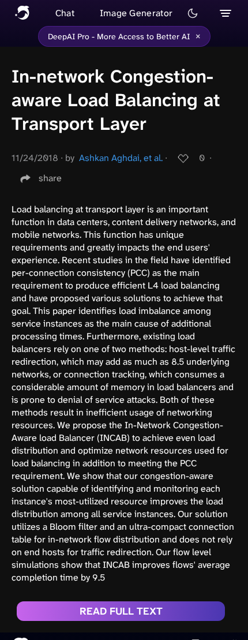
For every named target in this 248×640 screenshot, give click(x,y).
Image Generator (136, 13)
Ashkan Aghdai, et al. (121, 158)
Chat (64, 13)
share (50, 178)
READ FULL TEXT (121, 611)
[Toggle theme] (192, 13)
